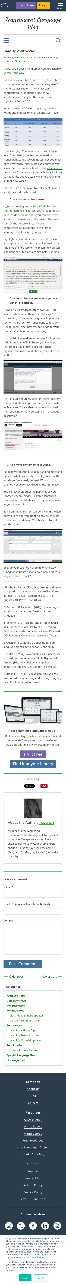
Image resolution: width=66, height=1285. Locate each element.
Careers (33, 1103)
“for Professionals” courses (19, 210)
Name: (8, 887)
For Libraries (14, 1045)
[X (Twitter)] (21, 1226)
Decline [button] (40, 1277)
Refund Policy (33, 1185)
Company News (16, 1000)
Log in (44, 5)
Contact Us (33, 1178)
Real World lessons (44, 206)
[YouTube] (57, 1226)
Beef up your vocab (19, 51)
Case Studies (33, 1119)
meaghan (19, 57)
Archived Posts (16, 995)
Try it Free (26, 5)
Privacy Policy (36, 1256)
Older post (16, 976)
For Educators (15, 1010)
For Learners (50, 57)
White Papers (33, 1126)
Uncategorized (16, 1060)
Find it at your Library (33, 764)
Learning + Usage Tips (15, 61)
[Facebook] (33, 1226)
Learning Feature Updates (25, 1035)
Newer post (49, 976)
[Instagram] (9, 1226)
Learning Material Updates (26, 1040)
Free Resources (33, 1140)
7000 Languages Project (33, 1147)
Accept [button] (25, 1277)
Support (33, 1171)
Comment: (10, 920)
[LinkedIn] (45, 1226)
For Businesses (16, 1005)
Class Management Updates (26, 1015)
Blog (33, 1095)
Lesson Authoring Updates (26, 1020)
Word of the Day (33, 1154)
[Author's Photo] (33, 808)
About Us (33, 1089)
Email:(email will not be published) (27, 904)
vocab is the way (14, 73)
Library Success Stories (23, 1050)
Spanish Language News (22, 1055)
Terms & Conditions (33, 1199)
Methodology (33, 1133)
